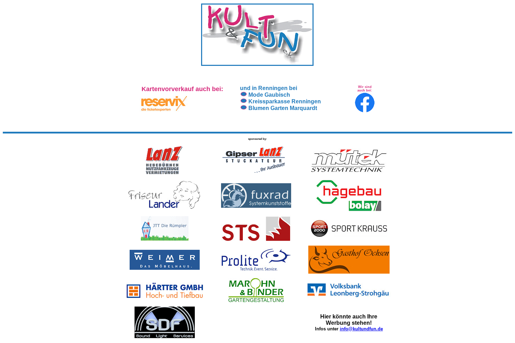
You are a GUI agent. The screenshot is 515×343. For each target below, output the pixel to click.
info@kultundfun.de (361, 328)
